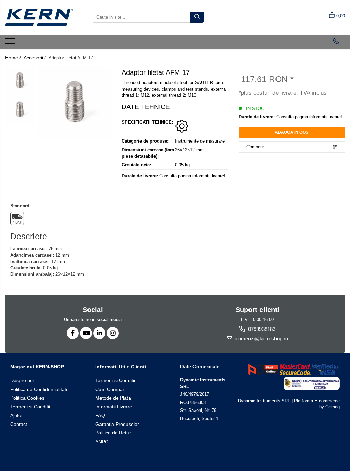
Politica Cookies (27, 398)
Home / (13, 57)
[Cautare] (197, 17)
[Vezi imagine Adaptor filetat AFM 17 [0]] (19, 81)
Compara (255, 146)
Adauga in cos (291, 132)
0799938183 (261, 329)
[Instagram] (113, 333)
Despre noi (22, 380)
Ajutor (16, 415)
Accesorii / (35, 57)
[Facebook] (73, 333)
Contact (18, 424)
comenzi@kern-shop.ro (261, 338)
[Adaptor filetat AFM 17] (74, 103)
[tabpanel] (74, 103)
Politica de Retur (113, 432)
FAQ (100, 415)
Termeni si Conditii (30, 406)
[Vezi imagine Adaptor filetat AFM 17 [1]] (19, 110)
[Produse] (11, 43)
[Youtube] (86, 333)
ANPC (101, 441)
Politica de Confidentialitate (39, 389)
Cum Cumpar (109, 389)
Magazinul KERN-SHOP (37, 366)
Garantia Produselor (117, 424)
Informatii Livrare (113, 406)
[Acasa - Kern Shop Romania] (39, 17)
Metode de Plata (113, 398)
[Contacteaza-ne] (336, 41)
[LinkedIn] (99, 333)
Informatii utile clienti (120, 366)
